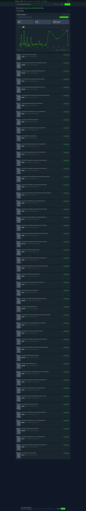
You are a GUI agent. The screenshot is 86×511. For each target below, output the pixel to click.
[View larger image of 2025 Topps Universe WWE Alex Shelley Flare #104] (19, 407)
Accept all (62, 508)
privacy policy (30, 509)
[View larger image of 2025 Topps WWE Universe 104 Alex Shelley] (19, 138)
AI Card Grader (38, 1)
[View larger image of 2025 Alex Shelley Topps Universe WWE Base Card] (19, 293)
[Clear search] (53, 4)
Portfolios (44, 1)
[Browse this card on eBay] (20, 54)
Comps (21, 1)
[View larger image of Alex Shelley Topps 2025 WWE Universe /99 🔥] (19, 309)
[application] (43, 38)
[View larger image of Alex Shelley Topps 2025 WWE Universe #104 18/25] (19, 431)
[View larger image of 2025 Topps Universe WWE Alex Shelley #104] (19, 57)
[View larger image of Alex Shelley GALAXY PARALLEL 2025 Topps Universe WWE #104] (19, 106)
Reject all (58, 508)
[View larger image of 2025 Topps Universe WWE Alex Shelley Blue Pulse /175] (19, 277)
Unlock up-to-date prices (64, 17)
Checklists (25, 1)
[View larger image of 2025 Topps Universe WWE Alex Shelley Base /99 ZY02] (19, 252)
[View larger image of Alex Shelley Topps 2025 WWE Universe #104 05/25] (19, 358)
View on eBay (66, 54)
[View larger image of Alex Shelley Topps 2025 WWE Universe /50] (19, 366)
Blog (33, 1)
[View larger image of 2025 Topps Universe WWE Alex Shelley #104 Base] (19, 122)
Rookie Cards (30, 1)
